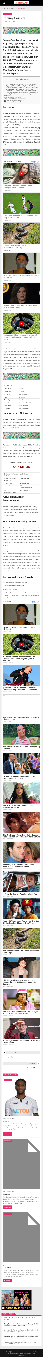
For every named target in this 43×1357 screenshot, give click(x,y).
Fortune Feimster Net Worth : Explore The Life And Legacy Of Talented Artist (20, 1343)
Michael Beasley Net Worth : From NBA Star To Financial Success (21, 1318)
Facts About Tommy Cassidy (13, 102)
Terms (19, 1352)
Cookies (25, 1352)
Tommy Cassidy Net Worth (12, 97)
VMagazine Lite (21, 1355)
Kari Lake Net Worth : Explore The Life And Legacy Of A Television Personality (21, 1337)
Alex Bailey (6, 1194)
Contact (13, 1352)
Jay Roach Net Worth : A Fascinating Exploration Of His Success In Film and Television (21, 1331)
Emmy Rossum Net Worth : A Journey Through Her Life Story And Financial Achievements (21, 1324)
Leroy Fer (6, 1121)
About (8, 1352)
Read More (7, 1134)
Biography (7, 95)
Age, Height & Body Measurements (15, 99)
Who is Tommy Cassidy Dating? (14, 100)
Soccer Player (7, 14)
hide (26, 79)
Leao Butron (7, 1267)
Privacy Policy (33, 1352)
